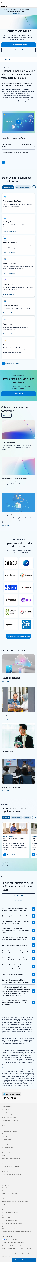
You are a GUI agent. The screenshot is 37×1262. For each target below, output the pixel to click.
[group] (16, 840)
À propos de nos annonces (8, 1253)
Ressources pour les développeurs (9, 1193)
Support (4, 1163)
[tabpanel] (18, 275)
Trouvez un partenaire (7, 1179)
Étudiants (4, 1196)
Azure (3, 6)
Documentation (5, 1187)
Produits (4, 1133)
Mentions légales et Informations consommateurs (13, 1248)
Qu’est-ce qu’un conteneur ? (8, 1228)
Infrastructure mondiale (7, 1114)
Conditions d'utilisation (7, 1251)
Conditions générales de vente (20, 1251)
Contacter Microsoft (6, 1245)
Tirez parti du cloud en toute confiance (10, 1120)
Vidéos (3, 1204)
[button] (18, 59)
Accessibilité (28, 1253)
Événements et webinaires (8, 1198)
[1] (2, 1015)
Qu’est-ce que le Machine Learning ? (10, 1217)
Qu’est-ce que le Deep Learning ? (9, 1220)
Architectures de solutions (8, 1161)
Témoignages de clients (7, 1125)
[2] (2, 1036)
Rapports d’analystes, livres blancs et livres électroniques (15, 1201)
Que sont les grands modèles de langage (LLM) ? (13, 1226)
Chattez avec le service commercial (24, 1260)
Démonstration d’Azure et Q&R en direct (11, 1166)
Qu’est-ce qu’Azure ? (6, 1109)
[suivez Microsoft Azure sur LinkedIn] (12, 1098)
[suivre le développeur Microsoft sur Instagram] (8, 1098)
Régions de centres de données (9, 1117)
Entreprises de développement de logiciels (11, 1174)
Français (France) (8, 1236)
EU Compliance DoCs (19, 1253)
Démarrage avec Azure (7, 1112)
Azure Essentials (5, 1123)
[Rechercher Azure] (1, 2)
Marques (30, 1251)
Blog (3, 1190)
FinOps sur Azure (6, 1144)
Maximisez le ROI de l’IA (7, 1147)
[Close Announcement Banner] (33, 9)
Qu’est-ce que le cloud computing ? (10, 1212)
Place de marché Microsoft (8, 1177)
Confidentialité (29, 1248)
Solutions (4, 1155)
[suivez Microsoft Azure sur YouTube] (15, 1098)
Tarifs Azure (4, 1136)
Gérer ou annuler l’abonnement (19, 1245)
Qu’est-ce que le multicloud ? (8, 1215)
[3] (2, 1067)
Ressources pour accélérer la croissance (11, 1158)
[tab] (8, 187)
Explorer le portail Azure (13, 1094)
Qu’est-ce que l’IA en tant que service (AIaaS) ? (12, 1223)
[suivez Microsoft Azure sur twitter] (5, 1098)
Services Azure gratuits (7, 1139)
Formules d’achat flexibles (8, 1142)
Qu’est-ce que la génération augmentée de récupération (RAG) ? (16, 1231)
